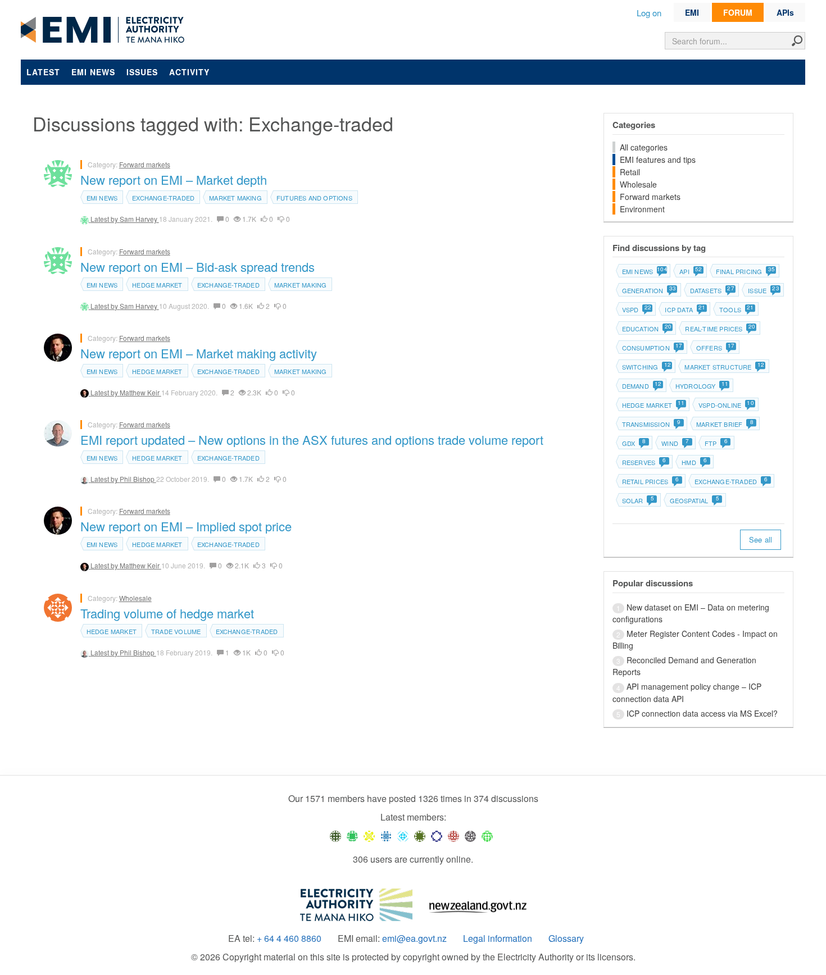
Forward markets (144, 164)
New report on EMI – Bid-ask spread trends (197, 266)
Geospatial (694, 500)
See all (760, 539)
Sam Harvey (139, 219)
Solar (638, 500)
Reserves (644, 462)
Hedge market (157, 284)
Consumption (652, 347)
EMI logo (105, 30)
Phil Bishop (138, 479)
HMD (694, 462)
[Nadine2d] (403, 836)
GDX (634, 443)
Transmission (651, 424)
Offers (715, 347)
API (690, 271)
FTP (716, 443)
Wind (675, 443)
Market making (235, 197)
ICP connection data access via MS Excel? (702, 713)
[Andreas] (453, 836)
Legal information (497, 938)
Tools (736, 309)
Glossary (566, 938)
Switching (646, 366)
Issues (142, 72)
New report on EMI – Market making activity (198, 353)
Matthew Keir (140, 392)
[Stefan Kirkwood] (335, 836)
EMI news (93, 72)
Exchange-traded (163, 197)
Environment (642, 209)
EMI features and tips (658, 159)
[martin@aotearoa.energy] (419, 836)
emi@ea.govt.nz (414, 938)
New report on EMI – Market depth (173, 179)
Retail (630, 171)
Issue (763, 290)
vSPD (636, 309)
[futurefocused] (436, 836)
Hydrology (701, 385)
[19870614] (352, 836)
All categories (644, 147)
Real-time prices (719, 328)
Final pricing (745, 271)
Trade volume (176, 631)
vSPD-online (725, 404)
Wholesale (135, 598)
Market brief (725, 424)
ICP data (685, 309)
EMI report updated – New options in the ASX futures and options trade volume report (311, 439)
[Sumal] (386, 836)
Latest (43, 72)
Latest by (105, 219)
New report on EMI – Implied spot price (186, 526)
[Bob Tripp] (487, 836)
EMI (692, 12)
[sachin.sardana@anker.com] (470, 836)
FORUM (737, 12)
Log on (649, 13)
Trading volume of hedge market (167, 613)
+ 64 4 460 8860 (289, 938)
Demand (641, 385)
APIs (785, 12)
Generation (648, 290)
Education (646, 328)
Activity (189, 72)
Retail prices (650, 481)
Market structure (723, 366)
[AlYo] (369, 836)
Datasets (712, 290)
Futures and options (314, 197)
